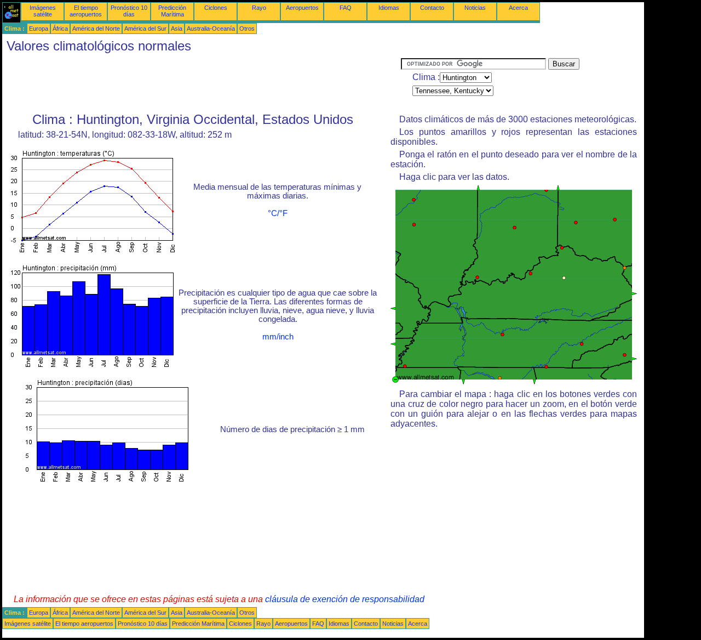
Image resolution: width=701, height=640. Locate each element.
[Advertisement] (201, 82)
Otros (247, 28)
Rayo (259, 7)
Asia (176, 28)
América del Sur (145, 28)
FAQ (346, 7)
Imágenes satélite (43, 11)
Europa (38, 28)
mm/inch (278, 336)
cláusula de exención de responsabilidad (344, 599)
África (60, 28)
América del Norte (96, 28)
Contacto (432, 7)
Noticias (475, 7)
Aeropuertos (302, 7)
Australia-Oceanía (211, 28)
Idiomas (388, 7)
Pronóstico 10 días (129, 11)
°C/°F (278, 213)
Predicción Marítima (172, 11)
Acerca (518, 7)
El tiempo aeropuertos (86, 11)
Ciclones (215, 7)
